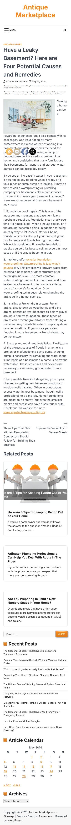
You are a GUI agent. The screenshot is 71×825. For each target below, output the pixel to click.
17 (50, 766)
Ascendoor (46, 816)
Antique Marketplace (35, 11)
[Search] (65, 30)
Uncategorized (12, 44)
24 (51, 771)
